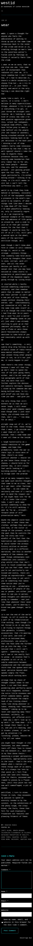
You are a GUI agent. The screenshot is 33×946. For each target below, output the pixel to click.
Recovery (15, 839)
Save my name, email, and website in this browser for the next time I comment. (17, 922)
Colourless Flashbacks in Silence (16, 833)
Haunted (15, 837)
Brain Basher (18, 830)
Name (4, 891)
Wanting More (26, 839)
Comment (5, 870)
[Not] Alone (6, 830)
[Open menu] (2, 11)
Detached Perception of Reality (15, 835)
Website (4, 910)
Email (4, 901)
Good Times (5, 837)
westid (8, 3)
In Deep (24, 837)
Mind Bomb (5, 839)
